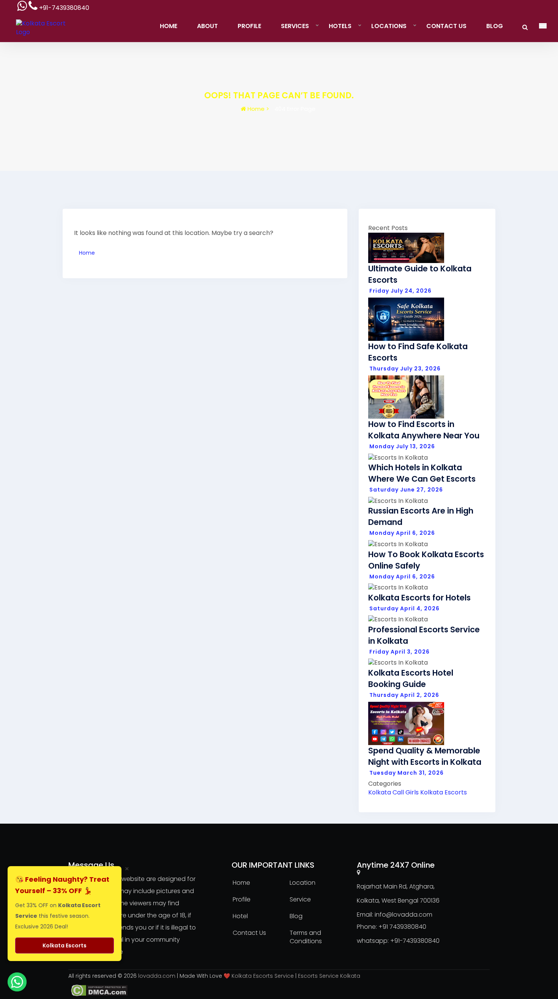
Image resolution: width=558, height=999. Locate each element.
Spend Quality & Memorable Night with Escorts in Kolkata (424, 756)
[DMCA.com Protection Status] (98, 990)
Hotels (340, 26)
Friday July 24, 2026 (400, 291)
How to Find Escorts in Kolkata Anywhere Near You (423, 430)
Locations (389, 26)
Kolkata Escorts (443, 792)
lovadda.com (157, 976)
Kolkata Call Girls (393, 792)
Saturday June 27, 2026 (406, 489)
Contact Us (446, 26)
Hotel (240, 916)
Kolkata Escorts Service (263, 976)
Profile (249, 26)
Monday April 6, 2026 (402, 533)
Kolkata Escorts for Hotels (419, 597)
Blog (494, 26)
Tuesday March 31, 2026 (406, 773)
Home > (257, 109)
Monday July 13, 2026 (402, 446)
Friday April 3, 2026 (399, 651)
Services (295, 26)
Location (302, 882)
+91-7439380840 (415, 940)
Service (300, 899)
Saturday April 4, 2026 (404, 608)
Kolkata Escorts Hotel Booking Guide (410, 678)
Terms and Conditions (306, 936)
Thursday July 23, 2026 (405, 368)
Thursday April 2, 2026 (404, 695)
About (207, 26)
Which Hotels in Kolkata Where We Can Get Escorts (422, 473)
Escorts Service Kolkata (329, 976)
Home (168, 26)
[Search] (525, 27)
